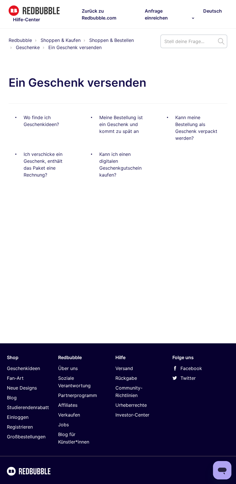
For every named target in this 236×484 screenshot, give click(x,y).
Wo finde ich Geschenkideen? (41, 121)
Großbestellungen (26, 437)
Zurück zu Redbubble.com (99, 14)
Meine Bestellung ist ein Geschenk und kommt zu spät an (121, 124)
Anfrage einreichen (156, 14)
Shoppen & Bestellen (111, 40)
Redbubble (20, 40)
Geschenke (28, 47)
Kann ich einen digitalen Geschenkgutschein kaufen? (120, 164)
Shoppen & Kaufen (61, 40)
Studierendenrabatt (28, 407)
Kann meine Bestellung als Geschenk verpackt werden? (196, 128)
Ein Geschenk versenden (75, 47)
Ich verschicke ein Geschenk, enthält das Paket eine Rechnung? (43, 164)
